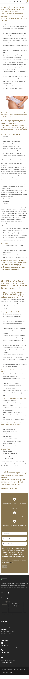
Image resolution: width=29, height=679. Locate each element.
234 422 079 (5, 653)
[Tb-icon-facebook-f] (5, 592)
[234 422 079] (2, 650)
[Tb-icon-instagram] (8, 592)
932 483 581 (5, 645)
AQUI (11, 562)
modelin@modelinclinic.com (8, 660)
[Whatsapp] (2, 592)
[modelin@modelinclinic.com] (2, 657)
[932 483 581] (2, 643)
